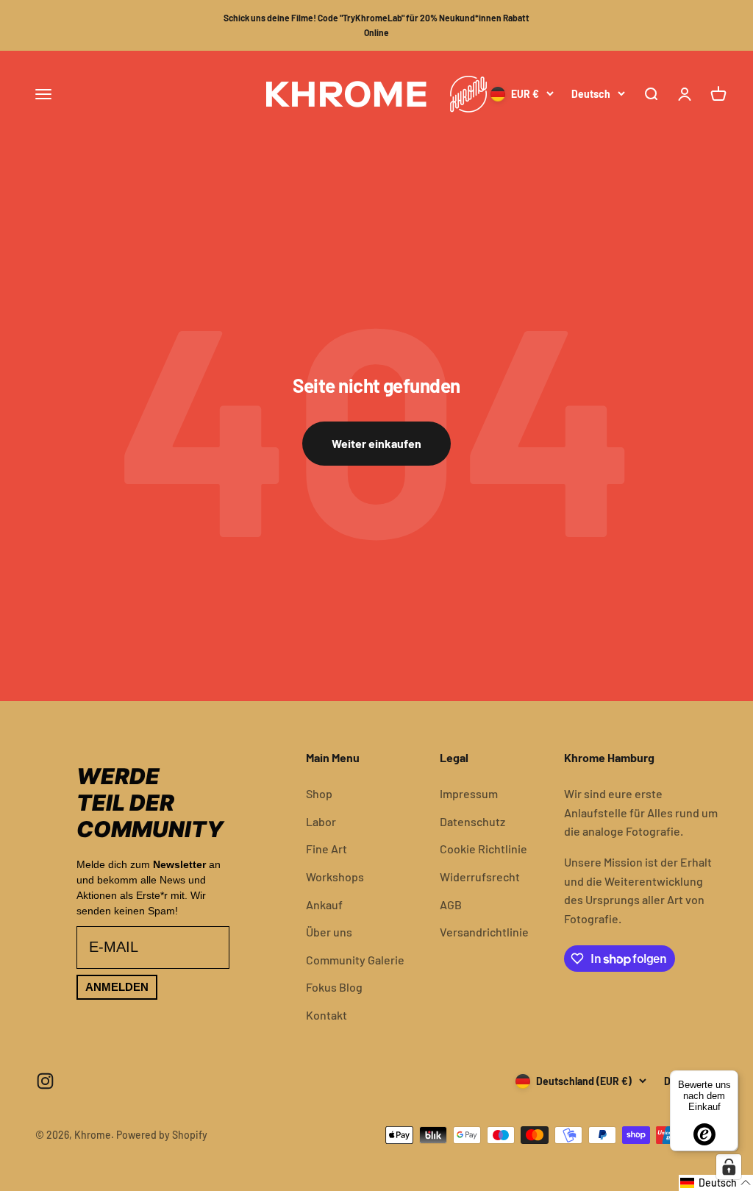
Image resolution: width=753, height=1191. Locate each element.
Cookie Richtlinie (483, 849)
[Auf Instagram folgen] (45, 1081)
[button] (716, 1183)
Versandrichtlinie (484, 932)
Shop (319, 793)
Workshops (335, 877)
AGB (451, 904)
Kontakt (326, 1015)
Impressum (469, 793)
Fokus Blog (334, 987)
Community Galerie (355, 960)
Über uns (329, 932)
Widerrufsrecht (480, 877)
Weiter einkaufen (376, 443)
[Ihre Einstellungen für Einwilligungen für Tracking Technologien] (728, 1166)
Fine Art (326, 849)
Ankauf (324, 904)
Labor (321, 821)
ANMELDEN (117, 987)
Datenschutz (472, 821)
